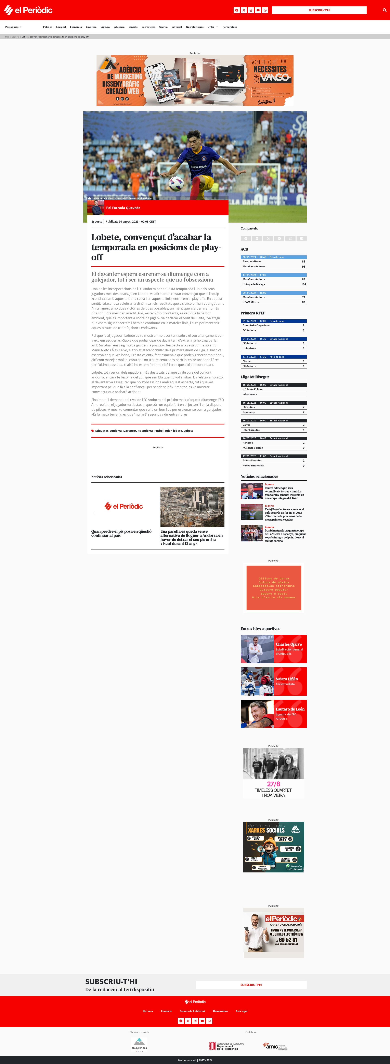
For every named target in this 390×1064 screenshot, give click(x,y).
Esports (133, 27)
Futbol (159, 431)
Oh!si (211, 27)
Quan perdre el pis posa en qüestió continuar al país (121, 533)
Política (47, 27)
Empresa (91, 27)
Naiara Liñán (287, 679)
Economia (76, 27)
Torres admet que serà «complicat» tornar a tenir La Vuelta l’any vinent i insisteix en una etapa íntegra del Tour (284, 493)
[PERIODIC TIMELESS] (273, 797)
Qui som (148, 1011)
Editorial (177, 27)
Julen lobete (173, 431)
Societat (61, 27)
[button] (384, 10)
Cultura (105, 27)
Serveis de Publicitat (192, 1011)
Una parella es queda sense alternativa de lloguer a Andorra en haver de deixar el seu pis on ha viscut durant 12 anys (191, 537)
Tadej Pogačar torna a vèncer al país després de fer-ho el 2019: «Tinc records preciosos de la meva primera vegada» (284, 514)
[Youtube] (258, 10)
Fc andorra (145, 431)
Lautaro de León (290, 709)
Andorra (116, 431)
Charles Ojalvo (289, 644)
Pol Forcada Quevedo (123, 208)
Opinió (163, 27)
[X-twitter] (244, 10)
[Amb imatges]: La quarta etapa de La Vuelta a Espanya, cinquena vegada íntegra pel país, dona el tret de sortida (285, 535)
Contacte (166, 1011)
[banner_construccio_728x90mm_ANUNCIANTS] (157, 465)
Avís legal (241, 1011)
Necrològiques (195, 27)
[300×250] (273, 612)
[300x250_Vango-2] (273, 871)
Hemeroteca (229, 27)
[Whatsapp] (265, 10)
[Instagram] (251, 10)
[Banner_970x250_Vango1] (195, 105)
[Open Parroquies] (21, 27)
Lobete (188, 431)
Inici (7, 36)
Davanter (129, 431)
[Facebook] (237, 10)
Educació (119, 27)
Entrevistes (148, 27)
